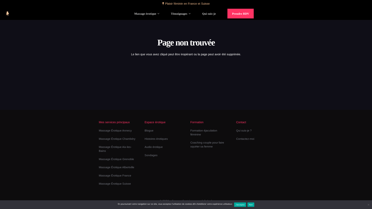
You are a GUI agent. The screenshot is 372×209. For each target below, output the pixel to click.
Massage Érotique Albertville (116, 167)
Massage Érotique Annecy (115, 130)
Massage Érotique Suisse (115, 183)
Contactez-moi (245, 138)
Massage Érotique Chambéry (117, 138)
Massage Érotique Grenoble (116, 159)
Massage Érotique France (115, 175)
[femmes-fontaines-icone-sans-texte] (7, 14)
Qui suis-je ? (244, 130)
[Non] (368, 204)
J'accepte (240, 204)
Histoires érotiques (156, 138)
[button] (157, 13)
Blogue (149, 130)
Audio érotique (154, 146)
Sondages (151, 155)
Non (251, 204)
